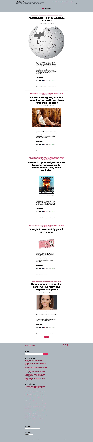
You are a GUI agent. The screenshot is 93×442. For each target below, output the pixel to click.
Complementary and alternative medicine (46, 93)
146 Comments (52, 234)
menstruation (39, 274)
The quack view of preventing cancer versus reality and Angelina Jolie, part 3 (46, 287)
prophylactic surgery (44, 333)
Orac (41, 23)
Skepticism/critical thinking (46, 94)
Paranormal (38, 158)
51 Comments (52, 23)
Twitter (26, 345)
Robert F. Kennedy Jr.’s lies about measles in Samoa (34, 360)
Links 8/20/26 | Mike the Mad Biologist (32, 394)
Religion (58, 158)
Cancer (33, 281)
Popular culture (60, 93)
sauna (40, 150)
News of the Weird (33, 158)
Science (62, 158)
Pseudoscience (50, 158)
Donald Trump (52, 217)
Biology (31, 93)
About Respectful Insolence (59, 1)
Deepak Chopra (42, 86)
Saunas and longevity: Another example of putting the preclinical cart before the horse (46, 100)
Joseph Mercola (53, 86)
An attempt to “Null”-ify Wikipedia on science (46, 19)
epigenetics (46, 86)
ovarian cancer (39, 333)
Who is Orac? (66, 1)
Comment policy (70, 1)
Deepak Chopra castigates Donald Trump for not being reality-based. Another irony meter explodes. (46, 166)
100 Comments (52, 105)
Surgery (59, 281)
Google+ (33, 345)
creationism (44, 217)
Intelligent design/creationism (55, 157)
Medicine (55, 93)
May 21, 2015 (46, 234)
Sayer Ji (51, 333)
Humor (48, 157)
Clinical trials (35, 93)
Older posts (46, 337)
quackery (42, 274)
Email (30, 345)
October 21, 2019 (46, 23)
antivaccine (38, 86)
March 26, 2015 (46, 292)
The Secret (45, 274)
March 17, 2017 (46, 105)
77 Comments (52, 292)
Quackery (55, 158)
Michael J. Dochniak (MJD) (29, 415)
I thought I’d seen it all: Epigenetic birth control (46, 230)
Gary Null (49, 86)
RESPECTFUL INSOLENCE (21, 1)
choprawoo (40, 217)
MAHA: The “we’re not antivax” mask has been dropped (35, 371)
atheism (38, 217)
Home (53, 1)
